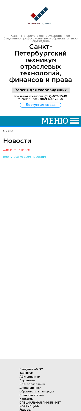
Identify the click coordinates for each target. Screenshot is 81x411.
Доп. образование (33, 384)
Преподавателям (32, 395)
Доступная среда (40, 105)
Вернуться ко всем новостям (24, 157)
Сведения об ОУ (31, 369)
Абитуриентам (30, 377)
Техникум (26, 373)
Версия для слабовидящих (41, 90)
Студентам (27, 380)
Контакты (26, 399)
